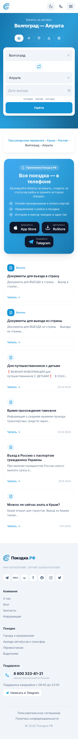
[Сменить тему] (51, 6)
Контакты (9, 610)
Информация (12, 616)
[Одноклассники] (33, 577)
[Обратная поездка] (39, 67)
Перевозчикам (13, 647)
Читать (12, 297)
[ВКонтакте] (24, 577)
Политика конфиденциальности (37, 718)
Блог (6, 604)
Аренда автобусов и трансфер (24, 641)
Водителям (10, 653)
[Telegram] (6, 577)
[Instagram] (50, 577)
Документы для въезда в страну (33, 276)
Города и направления (18, 635)
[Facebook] (42, 577)
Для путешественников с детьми (33, 366)
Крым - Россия (57, 140)
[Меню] (71, 6)
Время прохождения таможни (31, 410)
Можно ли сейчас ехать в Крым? (33, 505)
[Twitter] (59, 577)
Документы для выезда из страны (34, 321)
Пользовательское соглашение (39, 713)
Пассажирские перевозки (26, 140)
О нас (7, 598)
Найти (39, 108)
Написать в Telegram (24, 692)
